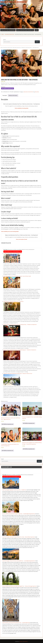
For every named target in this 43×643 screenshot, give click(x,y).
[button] (40, 52)
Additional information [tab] (13, 95)
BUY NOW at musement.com (7, 88)
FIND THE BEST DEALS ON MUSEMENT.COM (12, 251)
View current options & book (21, 239)
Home (3, 34)
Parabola (21, 641)
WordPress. (26, 641)
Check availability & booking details (21, 108)
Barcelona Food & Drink (9, 34)
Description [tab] (5, 95)
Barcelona (37, 91)
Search (4, 39)
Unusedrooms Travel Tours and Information (13, 2)
